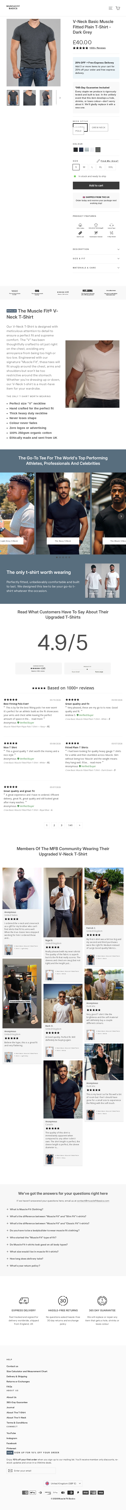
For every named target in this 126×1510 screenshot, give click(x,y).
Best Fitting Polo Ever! (16, 703)
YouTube (11, 1433)
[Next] (121, 516)
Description (81, 249)
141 (70, 825)
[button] (75, 149)
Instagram (12, 1438)
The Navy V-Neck (63, 541)
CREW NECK (98, 127)
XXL (110, 167)
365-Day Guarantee (17, 1402)
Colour (78, 144)
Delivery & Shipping (17, 1376)
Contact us (12, 1366)
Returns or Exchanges (18, 1381)
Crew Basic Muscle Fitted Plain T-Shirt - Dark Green (88, 770)
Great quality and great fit (19, 791)
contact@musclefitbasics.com (93, 1200)
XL (100, 167)
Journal (10, 1407)
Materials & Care (84, 268)
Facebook (12, 1443)
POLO (78, 131)
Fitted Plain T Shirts (76, 747)
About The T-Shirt (16, 1412)
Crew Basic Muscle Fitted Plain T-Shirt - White (85, 719)
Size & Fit (79, 258)
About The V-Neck (16, 1417)
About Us (11, 1397)
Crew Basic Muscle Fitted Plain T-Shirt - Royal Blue (26, 810)
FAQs (9, 1386)
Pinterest (11, 1448)
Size (96, 161)
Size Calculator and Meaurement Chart (27, 1371)
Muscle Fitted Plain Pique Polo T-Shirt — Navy (24, 726)
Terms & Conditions (17, 1422)
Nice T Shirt (10, 747)
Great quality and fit (77, 703)
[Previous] (5, 516)
